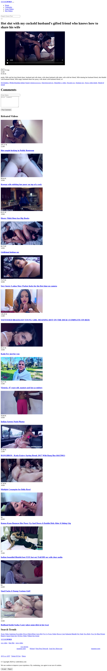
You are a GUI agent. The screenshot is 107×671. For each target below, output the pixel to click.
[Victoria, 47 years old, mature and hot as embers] (22, 380)
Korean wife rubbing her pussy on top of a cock (21, 184)
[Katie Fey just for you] (22, 346)
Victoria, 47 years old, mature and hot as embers (21, 388)
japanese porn (21, 648)
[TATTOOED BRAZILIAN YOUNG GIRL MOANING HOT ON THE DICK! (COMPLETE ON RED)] (22, 312)
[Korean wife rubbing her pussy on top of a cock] (22, 176)
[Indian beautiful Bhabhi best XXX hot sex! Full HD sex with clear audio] (22, 549)
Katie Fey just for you (10, 354)
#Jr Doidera (5, 83)
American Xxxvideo (16, 634)
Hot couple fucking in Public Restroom (17, 150)
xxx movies (24, 647)
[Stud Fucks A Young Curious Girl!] (22, 583)
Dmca (24, 656)
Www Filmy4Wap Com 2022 (33, 634)
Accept (4, 669)
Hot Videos (9, 11)
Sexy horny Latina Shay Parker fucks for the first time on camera (29, 286)
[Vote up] (2, 68)
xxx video (4, 643)
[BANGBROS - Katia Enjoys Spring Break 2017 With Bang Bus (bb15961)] (22, 448)
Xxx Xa (93, 634)
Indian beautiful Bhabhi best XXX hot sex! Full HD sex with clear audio (31, 557)
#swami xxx (71, 83)
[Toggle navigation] (13, 2)
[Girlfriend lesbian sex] (22, 244)
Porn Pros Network (42, 648)
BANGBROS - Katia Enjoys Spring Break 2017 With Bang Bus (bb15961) (33, 455)
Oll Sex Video (22, 636)
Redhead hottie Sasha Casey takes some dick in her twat (25, 625)
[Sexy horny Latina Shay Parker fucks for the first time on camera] (22, 278)
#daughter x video (60, 83)
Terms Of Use (16, 656)
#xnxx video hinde (91, 83)
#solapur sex (80, 83)
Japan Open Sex (11, 636)
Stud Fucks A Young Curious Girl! (15, 591)
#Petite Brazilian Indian (17, 83)
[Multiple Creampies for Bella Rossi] (22, 481)
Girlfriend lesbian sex (10, 252)
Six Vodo (80, 634)
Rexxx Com (61, 634)
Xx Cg (45, 634)
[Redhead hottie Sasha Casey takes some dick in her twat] (22, 617)
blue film (11, 643)
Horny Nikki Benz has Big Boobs (15, 218)
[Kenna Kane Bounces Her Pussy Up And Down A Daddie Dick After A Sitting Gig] (22, 515)
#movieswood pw (47, 83)
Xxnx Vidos (5, 634)
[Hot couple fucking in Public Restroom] (22, 143)
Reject (10, 669)
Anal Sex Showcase (55, 648)
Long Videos (9, 9)
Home (7, 5)
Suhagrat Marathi (71, 634)
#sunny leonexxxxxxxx (33, 83)
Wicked (32, 648)
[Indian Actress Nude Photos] (22, 414)
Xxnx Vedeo (52, 634)
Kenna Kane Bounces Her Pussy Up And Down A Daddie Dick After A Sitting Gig (36, 523)
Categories (8, 7)
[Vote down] (4, 68)
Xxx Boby (87, 634)
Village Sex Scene (33, 636)
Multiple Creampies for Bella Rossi (16, 489)
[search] (2, 18)
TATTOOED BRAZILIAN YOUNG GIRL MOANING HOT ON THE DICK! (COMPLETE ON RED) (45, 320)
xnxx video (19, 643)
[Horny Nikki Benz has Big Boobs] (22, 210)
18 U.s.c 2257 (5, 656)
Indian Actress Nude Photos (13, 422)
